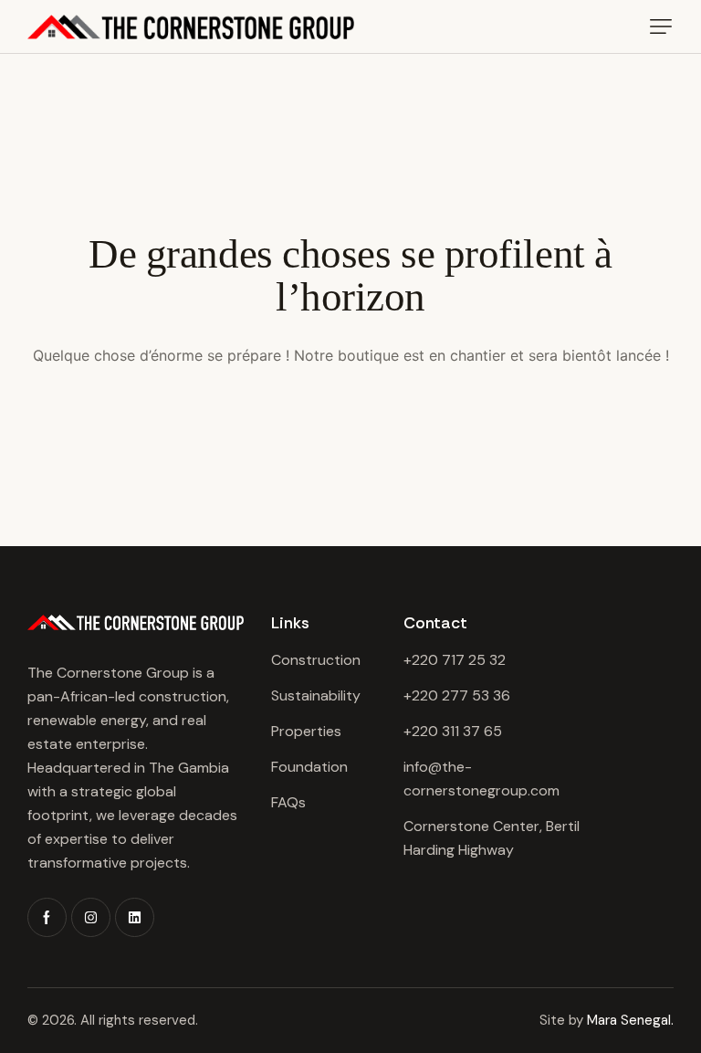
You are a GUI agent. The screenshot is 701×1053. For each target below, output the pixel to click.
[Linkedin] (134, 917)
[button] (661, 26)
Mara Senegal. (630, 1020)
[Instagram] (90, 917)
